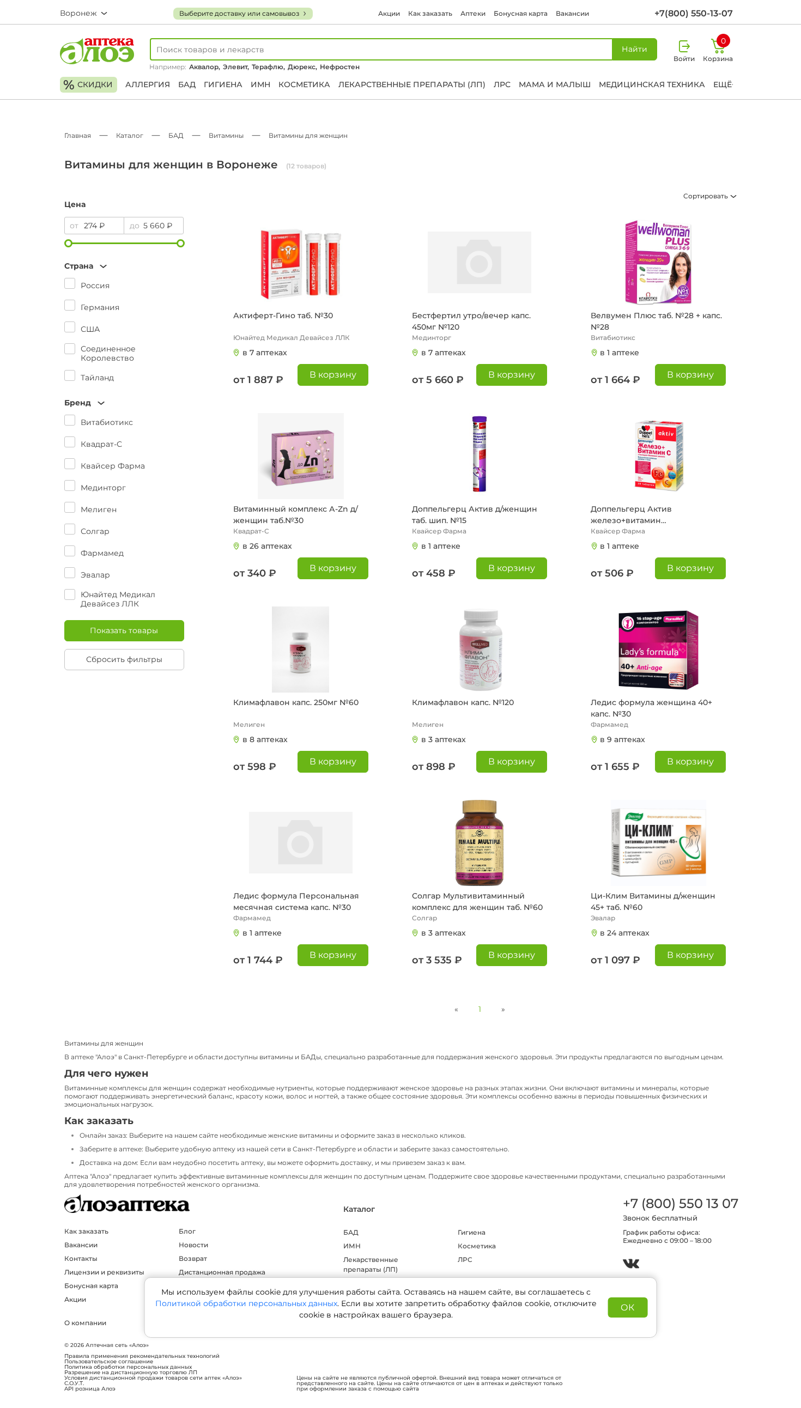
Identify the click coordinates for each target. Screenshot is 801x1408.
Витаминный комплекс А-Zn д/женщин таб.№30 (295, 514)
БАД (187, 84)
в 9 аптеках (622, 739)
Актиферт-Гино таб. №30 (283, 315)
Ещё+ (724, 84)
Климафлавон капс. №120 (463, 702)
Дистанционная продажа (222, 1272)
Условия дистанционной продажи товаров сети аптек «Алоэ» (153, 1378)
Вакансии (572, 13)
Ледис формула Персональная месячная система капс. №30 (296, 901)
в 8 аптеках (265, 739)
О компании (85, 1323)
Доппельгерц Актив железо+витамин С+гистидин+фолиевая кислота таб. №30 (654, 515)
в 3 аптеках (443, 739)
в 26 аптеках (267, 546)
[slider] (68, 243)
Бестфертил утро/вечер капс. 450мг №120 (471, 321)
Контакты (81, 1258)
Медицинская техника (652, 84)
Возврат (193, 1258)
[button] (124, 266)
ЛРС (502, 84)
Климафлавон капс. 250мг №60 (296, 702)
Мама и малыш (555, 84)
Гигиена (223, 84)
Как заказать (430, 13)
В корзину (333, 374)
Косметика (304, 84)
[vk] (631, 1265)
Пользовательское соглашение (108, 1361)
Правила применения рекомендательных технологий (142, 1356)
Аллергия (147, 84)
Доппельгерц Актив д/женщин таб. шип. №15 (474, 514)
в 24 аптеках (625, 933)
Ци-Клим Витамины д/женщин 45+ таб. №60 (653, 901)
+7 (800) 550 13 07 (680, 1203)
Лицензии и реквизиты (104, 1272)
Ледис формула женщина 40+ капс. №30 (651, 708)
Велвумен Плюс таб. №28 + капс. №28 (656, 321)
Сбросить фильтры (124, 659)
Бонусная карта (521, 13)
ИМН (260, 84)
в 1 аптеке (619, 352)
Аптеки (473, 13)
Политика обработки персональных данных (128, 1367)
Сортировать (706, 196)
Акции (389, 13)
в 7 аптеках (264, 352)
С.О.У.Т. (74, 1383)
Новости (193, 1245)
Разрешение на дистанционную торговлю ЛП (130, 1372)
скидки (88, 85)
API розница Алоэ (90, 1389)
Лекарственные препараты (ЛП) (412, 84)
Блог (187, 1231)
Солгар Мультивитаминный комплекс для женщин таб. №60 (477, 901)
